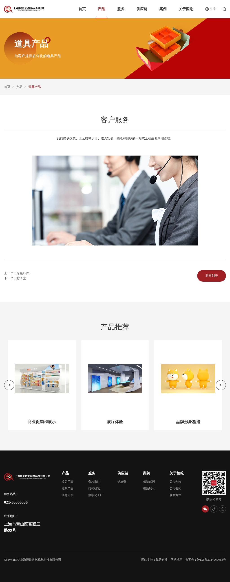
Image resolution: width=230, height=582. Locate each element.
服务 (120, 9)
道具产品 (67, 488)
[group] (42, 385)
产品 (101, 9)
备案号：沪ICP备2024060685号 (205, 559)
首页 (82, 9)
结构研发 (94, 488)
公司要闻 (175, 488)
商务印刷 (67, 495)
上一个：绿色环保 (16, 273)
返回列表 (211, 275)
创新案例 (149, 481)
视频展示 (149, 488)
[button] (9, 385)
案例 (163, 9)
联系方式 (175, 495)
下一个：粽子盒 (15, 278)
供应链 (142, 9)
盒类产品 (67, 481)
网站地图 (176, 559)
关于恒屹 (186, 9)
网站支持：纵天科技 (154, 559)
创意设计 (94, 481)
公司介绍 (175, 481)
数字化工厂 (95, 495)
